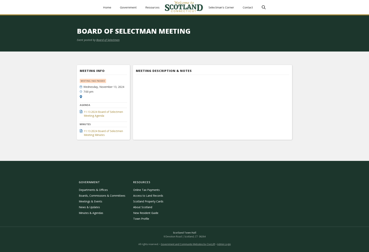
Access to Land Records (148, 195)
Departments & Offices (93, 190)
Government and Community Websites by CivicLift (188, 244)
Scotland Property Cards (148, 201)
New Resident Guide (145, 213)
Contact (248, 7)
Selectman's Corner (221, 7)
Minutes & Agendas (91, 213)
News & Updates (89, 207)
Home (107, 7)
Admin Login (224, 244)
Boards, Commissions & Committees (102, 195)
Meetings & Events (90, 201)
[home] (184, 7)
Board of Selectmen (108, 40)
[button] (128, 7)
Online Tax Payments (146, 190)
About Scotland (142, 207)
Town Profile (141, 218)
